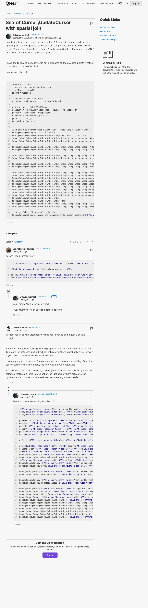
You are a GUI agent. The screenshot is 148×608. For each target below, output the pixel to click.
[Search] (127, 3)
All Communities (107, 27)
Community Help (108, 39)
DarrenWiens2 (20, 327)
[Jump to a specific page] (92, 241)
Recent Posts (106, 31)
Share (9, 222)
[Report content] (91, 23)
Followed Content (108, 35)
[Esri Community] (12, 3)
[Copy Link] (60, 38)
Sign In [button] (50, 555)
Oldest (17, 241)
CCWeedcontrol (21, 35)
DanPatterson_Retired (23, 249)
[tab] (11, 233)
